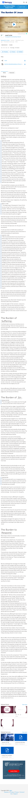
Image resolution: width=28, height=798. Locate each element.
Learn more (22, 7)
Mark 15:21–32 (4, 45)
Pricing (12, 792)
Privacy (16, 792)
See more (24, 704)
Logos (10, 790)
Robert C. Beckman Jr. (20, 744)
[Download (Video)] (25, 64)
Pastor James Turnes (6, 744)
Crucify (10, 45)
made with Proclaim (22, 33)
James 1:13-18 (5, 742)
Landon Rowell (5, 757)
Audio (5, 60)
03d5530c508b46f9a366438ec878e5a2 (14, 64)
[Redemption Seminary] (14, 770)
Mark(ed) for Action (5, 40)
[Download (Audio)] (25, 60)
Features (6, 792)
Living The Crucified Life (8, 755)
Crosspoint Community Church (13, 36)
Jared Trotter (8, 35)
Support (16, 794)
